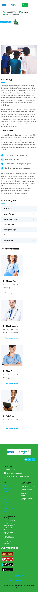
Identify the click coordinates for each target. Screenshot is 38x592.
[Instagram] (29, 459)
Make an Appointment (11, 293)
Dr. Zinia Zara (9, 371)
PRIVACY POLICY (19, 580)
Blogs (5, 505)
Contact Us (7, 511)
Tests (5, 491)
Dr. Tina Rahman (10, 326)
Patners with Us (8, 508)
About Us (6, 497)
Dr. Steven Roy (9, 281)
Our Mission (7, 488)
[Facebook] (26, 459)
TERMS (19, 576)
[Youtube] (33, 459)
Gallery (6, 502)
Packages (6, 494)
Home (5, 485)
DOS (5, 499)
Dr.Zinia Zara (8, 416)
